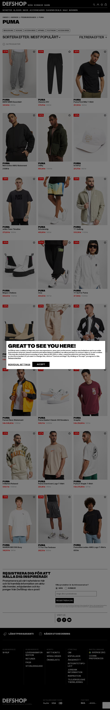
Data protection (14, 358)
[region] (55, 355)
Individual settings (19, 364)
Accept (41, 364)
